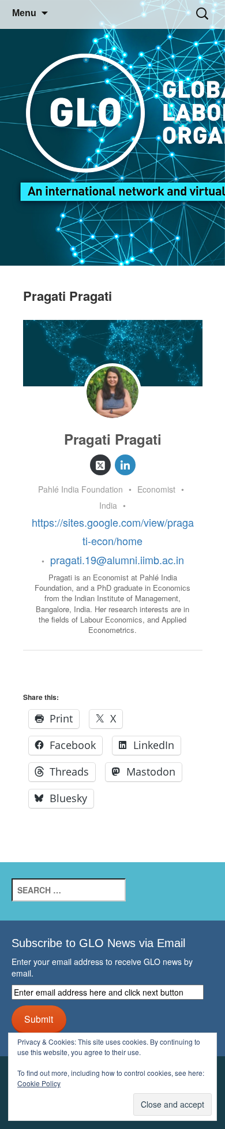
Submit (38, 1018)
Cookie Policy (39, 1083)
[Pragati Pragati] (112, 392)
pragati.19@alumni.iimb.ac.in (117, 559)
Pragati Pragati (113, 439)
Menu (24, 13)
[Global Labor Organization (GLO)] (112, 133)
